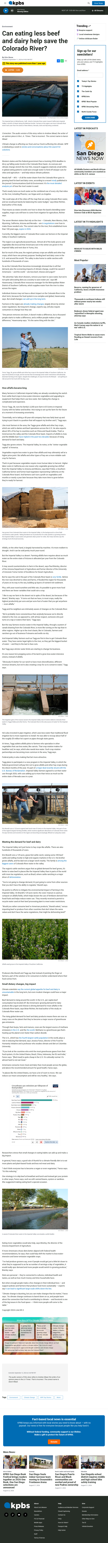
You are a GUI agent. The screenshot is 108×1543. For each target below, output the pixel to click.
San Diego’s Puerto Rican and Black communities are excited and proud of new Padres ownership (66, 1479)
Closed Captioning (64, 1511)
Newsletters (38, 1511)
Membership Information (90, 1515)
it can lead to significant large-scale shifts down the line (28, 1289)
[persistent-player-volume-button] (12, 10)
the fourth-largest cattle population (33, 1038)
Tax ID (84, 1522)
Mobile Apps (38, 1522)
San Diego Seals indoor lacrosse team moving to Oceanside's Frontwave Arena (40, 1478)
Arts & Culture (7, 1471)
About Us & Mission (40, 1507)
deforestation (15, 877)
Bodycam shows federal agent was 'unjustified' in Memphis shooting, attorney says (89, 313)
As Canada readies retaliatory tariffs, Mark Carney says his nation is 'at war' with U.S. (90, 325)
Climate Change (29, 1397)
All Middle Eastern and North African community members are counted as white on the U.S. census (89, 171)
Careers (36, 1515)
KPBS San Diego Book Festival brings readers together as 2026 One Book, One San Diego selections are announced (15, 1481)
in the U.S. (15, 1030)
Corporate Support (88, 1507)
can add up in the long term (34, 299)
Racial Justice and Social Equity (64, 1471)
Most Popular (81, 260)
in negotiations (48, 223)
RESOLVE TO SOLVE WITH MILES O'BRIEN (88, 250)
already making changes (34, 304)
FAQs (59, 1519)
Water (59, 1397)
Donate (54, 1441)
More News (9, 1452)
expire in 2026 (25, 229)
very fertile (57, 577)
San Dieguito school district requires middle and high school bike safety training (93, 1478)
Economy (31, 1471)
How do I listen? (63, 1522)
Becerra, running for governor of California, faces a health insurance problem (89, 289)
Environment (7, 26)
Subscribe (90, 117)
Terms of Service (39, 1538)
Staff (35, 1534)
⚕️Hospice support (84, 30)
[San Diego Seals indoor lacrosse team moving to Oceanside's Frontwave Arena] (41, 1462)
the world (31, 1030)
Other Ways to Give (88, 1519)
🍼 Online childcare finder (87, 39)
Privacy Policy (38, 1530)
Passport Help (62, 1526)
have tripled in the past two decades (34, 437)
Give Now (98, 3)
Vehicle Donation (87, 1526)
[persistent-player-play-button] (5, 10)
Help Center (62, 1530)
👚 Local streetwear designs (88, 34)
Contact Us (61, 1515)
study (54, 180)
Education (84, 1471)
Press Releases (39, 1526)
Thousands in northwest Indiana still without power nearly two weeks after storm (89, 301)
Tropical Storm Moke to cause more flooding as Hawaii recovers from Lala (89, 337)
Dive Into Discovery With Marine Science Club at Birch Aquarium (87, 211)
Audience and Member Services (68, 1507)
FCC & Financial (39, 1519)
